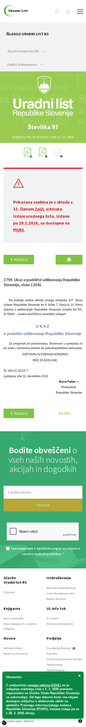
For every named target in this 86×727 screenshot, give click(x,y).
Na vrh (65, 413)
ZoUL (40, 209)
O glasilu (9, 592)
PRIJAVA (43, 505)
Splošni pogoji (55, 670)
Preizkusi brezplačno (60, 624)
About (67, 648)
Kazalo (20, 259)
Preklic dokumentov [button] (22, 64)
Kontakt (52, 653)
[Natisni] (69, 260)
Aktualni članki (13, 648)
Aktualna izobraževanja (61, 588)
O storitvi (53, 618)
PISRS (18, 230)
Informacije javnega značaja (64, 659)
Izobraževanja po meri (60, 593)
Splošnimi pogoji (49, 548)
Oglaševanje (54, 664)
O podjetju (53, 648)
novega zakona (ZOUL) (44, 685)
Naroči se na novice (16, 653)
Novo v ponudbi (13, 618)
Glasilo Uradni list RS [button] (23, 51)
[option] (43, 127)
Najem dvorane (56, 599)
